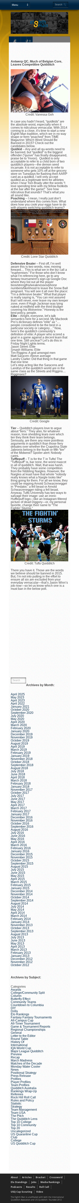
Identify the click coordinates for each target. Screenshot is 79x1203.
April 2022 (18, 703)
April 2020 (18, 722)
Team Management (24, 1109)
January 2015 (20, 888)
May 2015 (17, 875)
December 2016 (22, 817)
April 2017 (18, 805)
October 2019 (20, 740)
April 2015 (18, 879)
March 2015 (19, 882)
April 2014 (18, 912)
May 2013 (17, 943)
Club (14, 1137)
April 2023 (18, 700)
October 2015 (20, 860)
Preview (16, 1054)
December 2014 (22, 891)
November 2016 (22, 820)
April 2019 (18, 746)
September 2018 (22, 765)
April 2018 (18, 777)
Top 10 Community (23, 1125)
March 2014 (19, 915)
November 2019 (22, 737)
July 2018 (17, 771)
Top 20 (15, 1128)
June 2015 (18, 872)
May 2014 (17, 909)
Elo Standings (19, 1182)
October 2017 (20, 792)
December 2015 (22, 854)
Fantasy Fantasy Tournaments (31, 1017)
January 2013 (20, 955)
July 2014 (17, 906)
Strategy (16, 1106)
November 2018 (22, 759)
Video (39, 1191)
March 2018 (19, 780)
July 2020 (17, 715)
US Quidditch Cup (23, 1143)
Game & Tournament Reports (30, 1026)
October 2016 (20, 823)
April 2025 (18, 694)
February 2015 (21, 885)
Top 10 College (21, 1122)
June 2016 (18, 835)
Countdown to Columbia (27, 1005)
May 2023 (17, 697)
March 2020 (19, 725)
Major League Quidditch (27, 1051)
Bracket (40, 1177)
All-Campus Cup (22, 1020)
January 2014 (20, 922)
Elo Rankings (20, 1014)
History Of (17, 1042)
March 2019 (19, 749)
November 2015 (22, 857)
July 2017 (17, 795)
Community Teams (23, 1002)
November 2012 (22, 962)
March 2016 (19, 845)
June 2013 (18, 940)
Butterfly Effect (20, 999)
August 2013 (19, 934)
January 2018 (20, 786)
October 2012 (20, 965)
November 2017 (22, 789)
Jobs (33, 1182)
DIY (13, 1008)
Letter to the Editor (23, 1035)
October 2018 (20, 762)
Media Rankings (50, 1182)
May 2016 (17, 839)
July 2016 (17, 832)
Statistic (16, 1103)
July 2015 (17, 869)
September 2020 (22, 712)
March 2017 (19, 808)
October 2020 (20, 709)
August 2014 (19, 903)
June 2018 (18, 774)
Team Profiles (20, 1085)
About (14, 1177)
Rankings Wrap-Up (24, 1091)
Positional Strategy (23, 1072)
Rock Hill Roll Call (23, 1097)
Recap (15, 1057)
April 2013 (18, 946)
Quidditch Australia (23, 1088)
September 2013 (22, 931)
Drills (14, 1011)
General (16, 1032)
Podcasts (16, 1187)
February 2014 (21, 919)
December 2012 (22, 959)
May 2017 (17, 802)
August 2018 (19, 768)
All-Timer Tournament (25, 1023)
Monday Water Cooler (25, 1066)
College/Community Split (28, 992)
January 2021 (20, 706)
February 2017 (21, 811)
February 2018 (21, 783)
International (19, 1045)
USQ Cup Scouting (21, 1191)
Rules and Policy (22, 1100)
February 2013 (21, 952)
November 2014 (22, 894)
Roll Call (44, 1187)
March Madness (21, 1060)
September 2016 (22, 826)
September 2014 (22, 900)
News (15, 1069)
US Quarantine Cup (24, 1134)
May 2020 (17, 719)
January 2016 (20, 851)
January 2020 (20, 731)
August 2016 (19, 829)
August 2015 (19, 866)
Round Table (19, 1039)
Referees (17, 1094)
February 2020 (21, 728)
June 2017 (18, 799)
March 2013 (19, 949)
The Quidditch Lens (24, 1119)
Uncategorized (21, 1131)
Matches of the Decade (26, 1063)
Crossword (56, 1177)
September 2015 (22, 863)
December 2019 (22, 734)
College (16, 1140)
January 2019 (20, 755)
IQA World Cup (21, 1048)
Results (30, 1187)
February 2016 (21, 848)
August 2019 (19, 743)
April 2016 (18, 842)
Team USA (18, 1112)
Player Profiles (21, 1082)
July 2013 (17, 937)
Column (16, 995)
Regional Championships (28, 1029)
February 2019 (21, 752)
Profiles (16, 1079)
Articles (27, 1177)
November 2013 (22, 925)
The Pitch (17, 1115)
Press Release (21, 1075)
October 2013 (20, 928)
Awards (16, 989)
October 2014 (20, 897)
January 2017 (20, 814)
